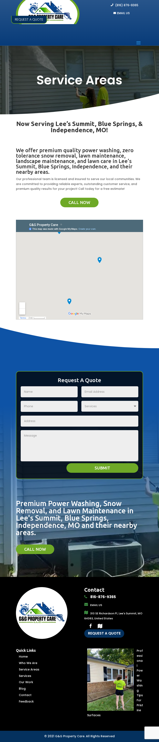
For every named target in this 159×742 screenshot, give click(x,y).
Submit (102, 467)
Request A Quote (104, 633)
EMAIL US (123, 13)
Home (23, 656)
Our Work (26, 682)
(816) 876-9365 (126, 5)
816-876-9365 (102, 596)
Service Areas (29, 669)
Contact (25, 695)
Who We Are (28, 663)
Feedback (26, 701)
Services (25, 676)
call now (79, 202)
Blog (22, 688)
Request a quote (29, 19)
